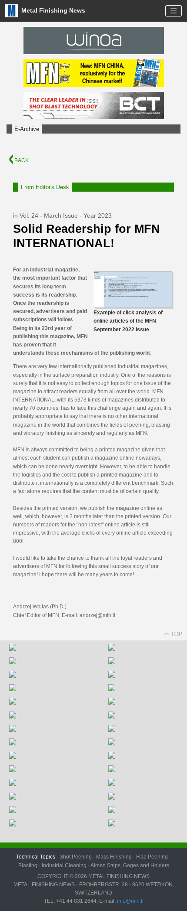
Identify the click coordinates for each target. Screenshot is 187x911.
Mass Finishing (114, 857)
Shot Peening (76, 857)
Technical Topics (35, 857)
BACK (21, 160)
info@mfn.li (130, 901)
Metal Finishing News (52, 10)
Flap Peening (152, 857)
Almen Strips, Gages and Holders (129, 865)
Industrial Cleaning (64, 865)
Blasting (27, 865)
